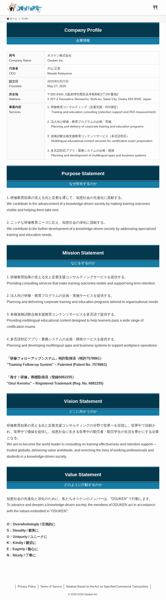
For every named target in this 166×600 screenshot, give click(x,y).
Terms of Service (51, 586)
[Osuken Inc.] (25, 7)
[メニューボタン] (155, 7)
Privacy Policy (27, 586)
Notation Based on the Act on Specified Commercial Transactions (107, 586)
